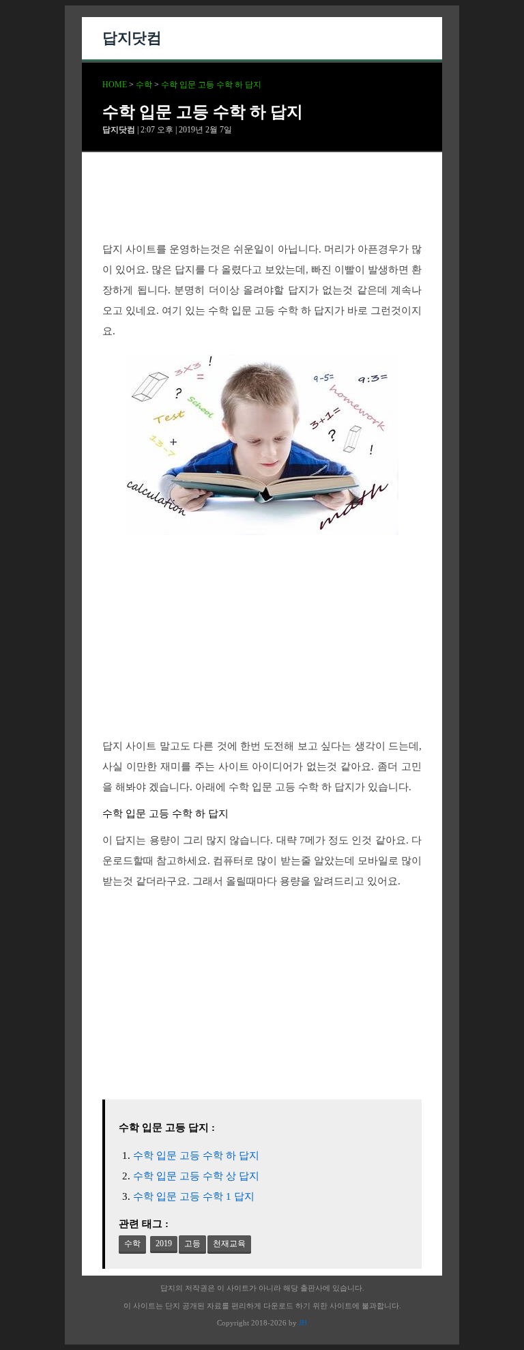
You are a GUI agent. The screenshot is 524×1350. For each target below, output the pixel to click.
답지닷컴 (131, 37)
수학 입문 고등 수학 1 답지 (193, 1196)
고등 (192, 1243)
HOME (114, 84)
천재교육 (229, 1243)
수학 (144, 84)
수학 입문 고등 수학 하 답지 (211, 84)
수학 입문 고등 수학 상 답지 (196, 1176)
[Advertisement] (262, 208)
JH (303, 1323)
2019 (164, 1243)
